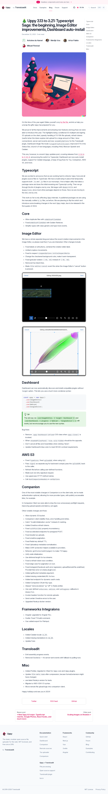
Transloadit (89, 46)
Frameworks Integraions (94, 40)
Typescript (89, 21)
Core (87, 24)
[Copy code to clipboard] (83, 397)
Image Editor (90, 27)
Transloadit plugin (46, 774)
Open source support (47, 770)
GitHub (74, 701)
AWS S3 (88, 33)
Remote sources (46, 748)
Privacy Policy (100, 789)
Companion (89, 37)
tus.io (42, 778)
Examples (43, 7)
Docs (35, 7)
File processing (45, 767)
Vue (64, 744)
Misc (87, 49)
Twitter (33, 701)
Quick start (43, 737)
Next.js (65, 741)
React (65, 737)
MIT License (89, 789)
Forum (57, 7)
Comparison (44, 756)
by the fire (64, 122)
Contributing (90, 752)
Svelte (65, 748)
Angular (65, 752)
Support (65, 7)
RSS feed (54, 701)
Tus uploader (44, 752)
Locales (88, 43)
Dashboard (89, 30)
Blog (50, 7)
